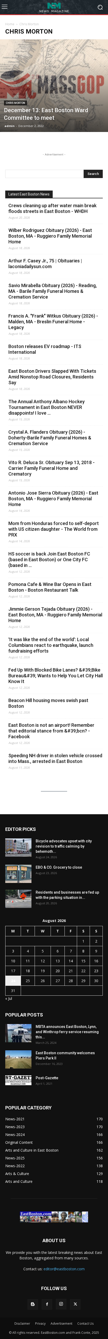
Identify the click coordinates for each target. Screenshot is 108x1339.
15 (83, 960)
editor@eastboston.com (64, 1268)
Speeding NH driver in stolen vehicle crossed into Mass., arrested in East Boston (55, 758)
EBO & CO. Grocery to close (59, 867)
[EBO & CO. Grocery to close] (18, 874)
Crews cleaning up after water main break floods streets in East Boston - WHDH (52, 208)
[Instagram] (61, 1304)
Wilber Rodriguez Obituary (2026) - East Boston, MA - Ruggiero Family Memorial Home (50, 236)
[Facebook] (47, 1304)
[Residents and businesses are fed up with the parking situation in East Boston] (18, 899)
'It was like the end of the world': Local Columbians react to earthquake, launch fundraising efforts (50, 645)
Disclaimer (22, 1323)
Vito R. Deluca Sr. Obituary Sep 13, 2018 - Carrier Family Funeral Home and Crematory (51, 468)
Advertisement (61, 1323)
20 (58, 970)
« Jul (8, 998)
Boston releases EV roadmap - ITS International (44, 349)
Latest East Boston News (29, 194)
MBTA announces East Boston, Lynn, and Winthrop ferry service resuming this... (67, 1032)
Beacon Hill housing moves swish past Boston (48, 703)
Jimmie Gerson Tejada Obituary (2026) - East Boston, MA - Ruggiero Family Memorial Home (55, 614)
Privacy (40, 1323)
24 (13, 980)
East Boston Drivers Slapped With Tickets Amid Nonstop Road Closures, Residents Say (52, 376)
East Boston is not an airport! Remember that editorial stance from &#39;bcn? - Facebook (51, 730)
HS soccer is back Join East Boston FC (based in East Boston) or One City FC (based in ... (49, 559)
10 (13, 960)
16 (96, 960)
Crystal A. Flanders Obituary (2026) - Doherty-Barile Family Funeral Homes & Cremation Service (49, 437)
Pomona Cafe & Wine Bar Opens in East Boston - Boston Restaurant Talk (49, 587)
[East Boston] (54, 7)
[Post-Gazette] (18, 1080)
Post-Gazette (47, 1078)
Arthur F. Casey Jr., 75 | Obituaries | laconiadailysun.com (45, 263)
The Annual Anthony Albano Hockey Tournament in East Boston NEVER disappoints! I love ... (46, 407)
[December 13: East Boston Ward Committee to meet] (54, 85)
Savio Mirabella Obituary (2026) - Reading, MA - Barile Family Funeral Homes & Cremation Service (52, 291)
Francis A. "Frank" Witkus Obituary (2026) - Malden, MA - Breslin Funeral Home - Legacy (53, 321)
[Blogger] (33, 1304)
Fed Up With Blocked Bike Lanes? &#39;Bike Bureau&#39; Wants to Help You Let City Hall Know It (55, 675)
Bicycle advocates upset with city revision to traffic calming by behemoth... (64, 846)
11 (28, 960)
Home (9, 24)
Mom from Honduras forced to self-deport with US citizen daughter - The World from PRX (53, 529)
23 (96, 970)
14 (71, 960)
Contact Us (85, 1323)
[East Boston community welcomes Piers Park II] (18, 1059)
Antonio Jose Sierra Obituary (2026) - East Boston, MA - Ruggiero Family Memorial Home (53, 498)
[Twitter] (75, 1304)
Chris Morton (15, 103)
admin (9, 126)
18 (28, 970)
